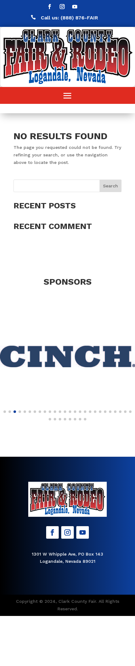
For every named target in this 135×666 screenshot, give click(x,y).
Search (110, 185)
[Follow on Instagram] (62, 7)
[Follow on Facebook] (50, 7)
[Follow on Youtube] (75, 7)
